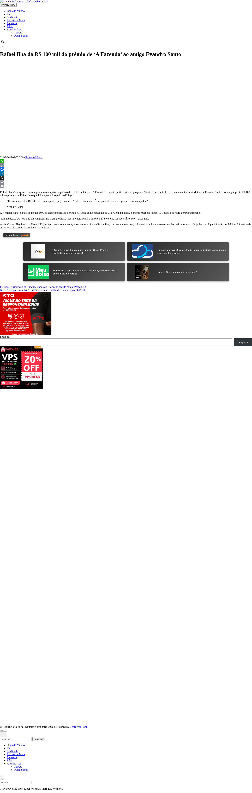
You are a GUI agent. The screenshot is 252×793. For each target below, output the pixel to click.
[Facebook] (126, 169)
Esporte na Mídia (16, 20)
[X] (126, 178)
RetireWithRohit (78, 726)
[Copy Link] (126, 165)
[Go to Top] (1, 776)
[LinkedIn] (126, 173)
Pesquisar (5, 336)
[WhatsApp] (126, 161)
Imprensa (12, 23)
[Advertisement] (103, 413)
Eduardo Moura (34, 157)
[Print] (126, 182)
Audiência (12, 17)
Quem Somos (21, 35)
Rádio (10, 26)
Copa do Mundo (16, 10)
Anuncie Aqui (14, 29)
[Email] (126, 186)
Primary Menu (8, 5)
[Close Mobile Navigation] (1, 46)
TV (9, 14)
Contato (18, 32)
